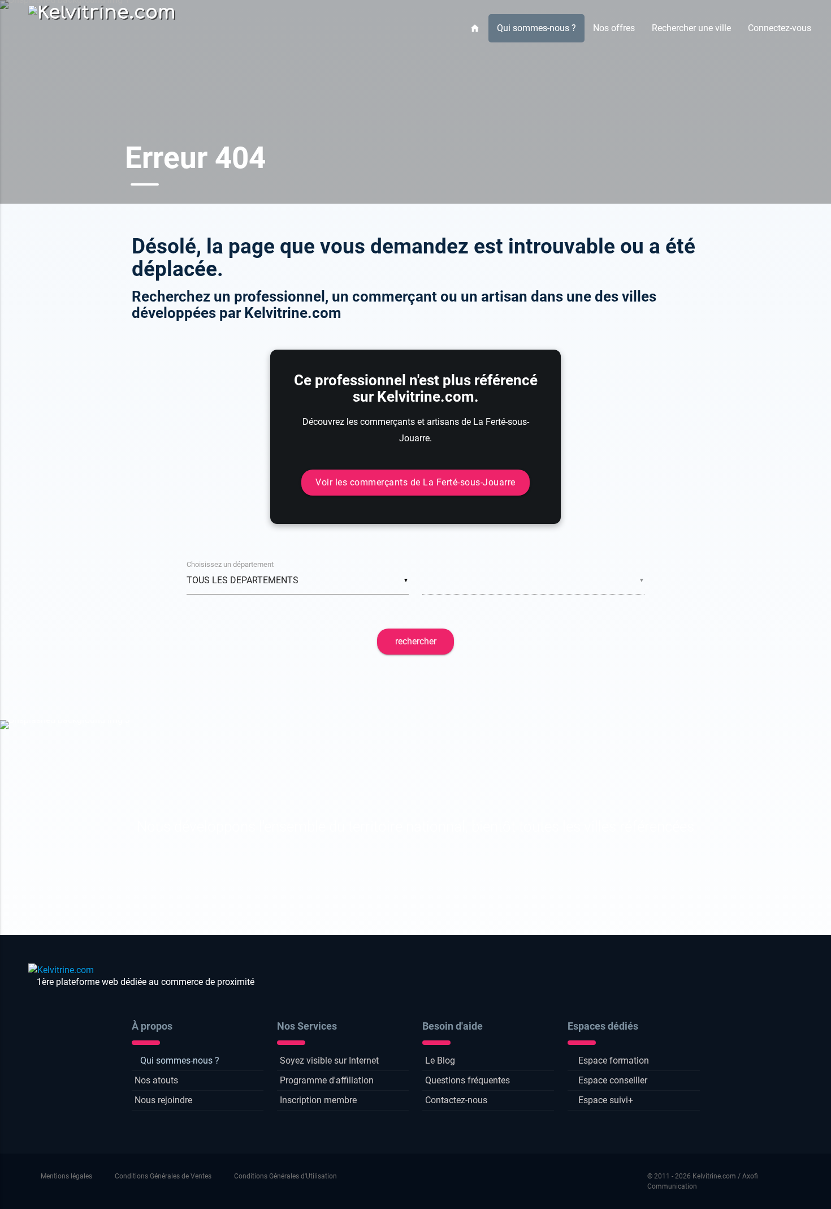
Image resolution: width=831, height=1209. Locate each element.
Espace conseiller (612, 1080)
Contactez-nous (456, 1100)
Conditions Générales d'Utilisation (285, 1176)
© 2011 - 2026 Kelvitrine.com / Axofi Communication (702, 1181)
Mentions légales (66, 1176)
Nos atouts (156, 1080)
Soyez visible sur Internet (329, 1060)
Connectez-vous (779, 28)
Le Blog (440, 1060)
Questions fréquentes (467, 1080)
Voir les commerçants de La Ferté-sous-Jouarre (415, 482)
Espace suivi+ (605, 1100)
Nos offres (614, 28)
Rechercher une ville (691, 28)
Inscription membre (318, 1100)
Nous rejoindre (163, 1100)
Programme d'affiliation (327, 1080)
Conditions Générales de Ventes (163, 1176)
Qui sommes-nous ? (536, 28)
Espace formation (613, 1060)
